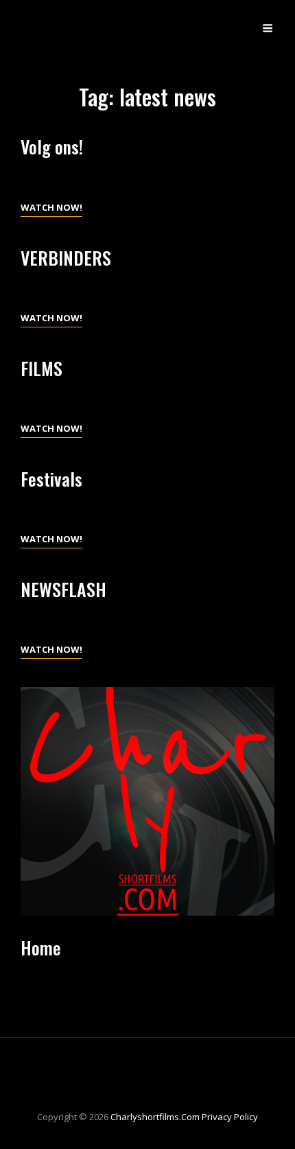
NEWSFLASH (63, 589)
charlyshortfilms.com (155, 1117)
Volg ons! (52, 146)
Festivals (51, 478)
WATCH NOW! (51, 208)
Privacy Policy (230, 1117)
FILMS (41, 368)
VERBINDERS (66, 257)
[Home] (147, 801)
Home (41, 947)
